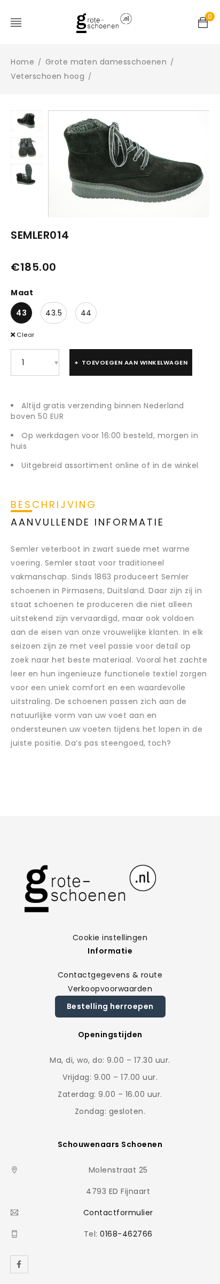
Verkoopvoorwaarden (110, 988)
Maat (22, 292)
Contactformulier (118, 1212)
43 (21, 313)
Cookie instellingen (110, 937)
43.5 (53, 313)
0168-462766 (126, 1234)
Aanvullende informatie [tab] (87, 522)
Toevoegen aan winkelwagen (135, 362)
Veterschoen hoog (47, 76)
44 (86, 313)
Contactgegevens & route (110, 975)
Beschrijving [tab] (54, 504)
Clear (26, 334)
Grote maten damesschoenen (106, 61)
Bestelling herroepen (110, 1006)
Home (22, 61)
